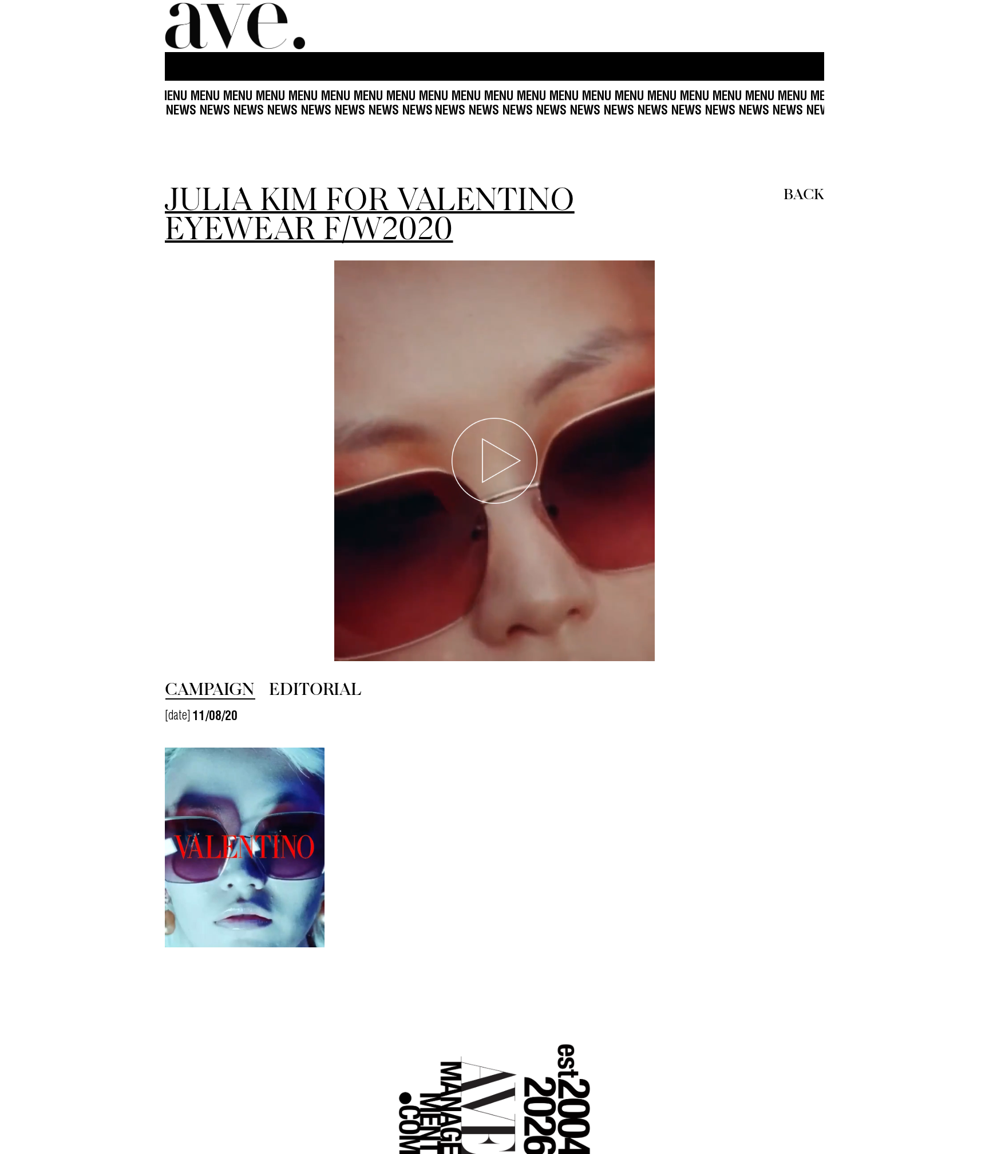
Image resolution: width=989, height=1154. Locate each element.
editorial (315, 688)
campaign (209, 688)
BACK (804, 193)
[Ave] (236, 26)
